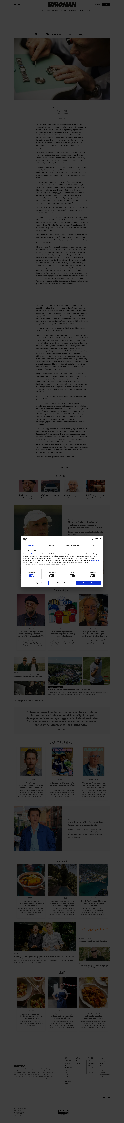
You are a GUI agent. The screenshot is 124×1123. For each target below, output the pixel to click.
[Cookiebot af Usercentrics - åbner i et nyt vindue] (93, 539)
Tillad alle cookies (88, 583)
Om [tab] (93, 545)
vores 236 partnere (33, 554)
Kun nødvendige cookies (36, 583)
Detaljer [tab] (51, 545)
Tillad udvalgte (62, 583)
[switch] (51, 575)
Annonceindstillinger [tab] (72, 545)
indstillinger (95, 560)
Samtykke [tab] (31, 545)
